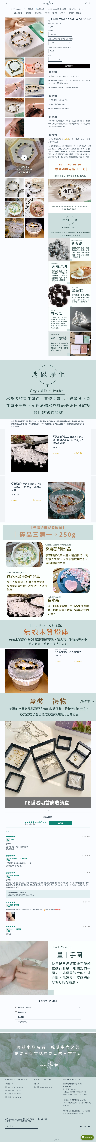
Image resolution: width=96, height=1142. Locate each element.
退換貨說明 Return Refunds (13, 1090)
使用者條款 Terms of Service (14, 1094)
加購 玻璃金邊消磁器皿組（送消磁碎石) (59, 47)
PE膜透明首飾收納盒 (48, 765)
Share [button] (57, 453)
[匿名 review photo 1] (10, 916)
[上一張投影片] (44, 810)
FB (74, 1092)
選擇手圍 (50, 30)
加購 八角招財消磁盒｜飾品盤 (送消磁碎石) (60, 39)
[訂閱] (36, 1126)
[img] (10, 837)
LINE (70, 1092)
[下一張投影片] (52, 810)
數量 (49, 55)
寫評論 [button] (60, 823)
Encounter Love (45, 1139)
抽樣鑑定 (66, 139)
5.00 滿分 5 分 (40, 822)
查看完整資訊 (78, 453)
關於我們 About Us (40, 1084)
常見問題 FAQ (9, 1084)
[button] (7, 3)
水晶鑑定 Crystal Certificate (43, 1087)
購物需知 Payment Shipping (14, 1087)
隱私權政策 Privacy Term (13, 1097)
